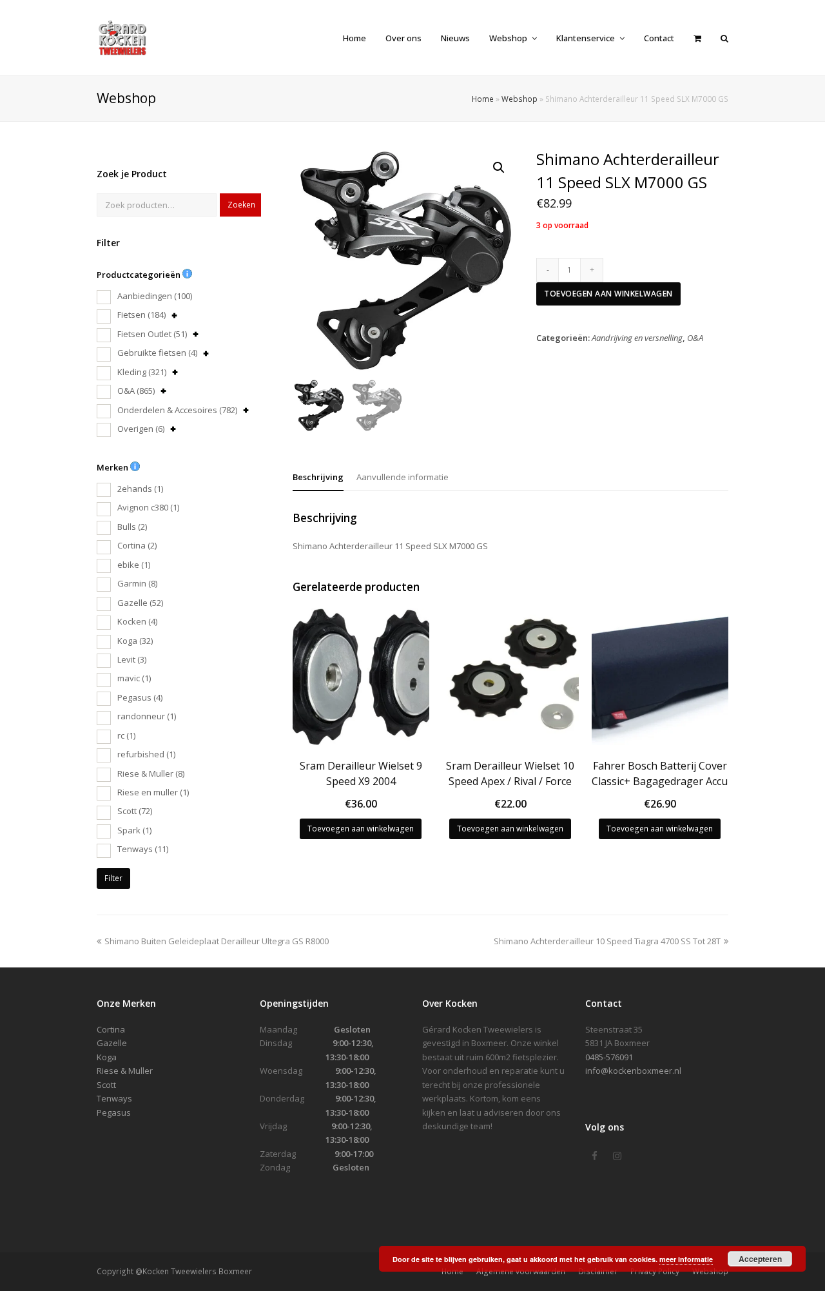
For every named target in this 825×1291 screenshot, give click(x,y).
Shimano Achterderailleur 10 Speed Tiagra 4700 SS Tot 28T (607, 941)
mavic (134, 678)
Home (483, 98)
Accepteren (760, 1259)
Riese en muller (153, 792)
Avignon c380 (148, 507)
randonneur (146, 716)
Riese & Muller (150, 773)
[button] (498, 167)
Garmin (137, 583)
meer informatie (686, 1259)
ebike (133, 564)
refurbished (146, 754)
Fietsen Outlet (152, 334)
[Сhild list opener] (174, 315)
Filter (113, 878)
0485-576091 (609, 1057)
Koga (135, 640)
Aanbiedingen (154, 296)
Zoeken (241, 204)
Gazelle (140, 602)
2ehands (140, 488)
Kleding (141, 372)
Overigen (140, 428)
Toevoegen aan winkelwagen (608, 293)
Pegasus (139, 697)
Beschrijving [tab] (318, 477)
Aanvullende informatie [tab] (402, 477)
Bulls (132, 526)
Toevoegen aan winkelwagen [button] (360, 828)
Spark (134, 830)
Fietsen (141, 314)
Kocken (137, 621)
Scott (134, 811)
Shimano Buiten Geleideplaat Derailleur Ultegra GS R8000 (216, 941)
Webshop (519, 98)
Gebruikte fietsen (157, 352)
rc (126, 735)
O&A (136, 390)
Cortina (137, 545)
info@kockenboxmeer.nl (633, 1070)
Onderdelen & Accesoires (177, 410)
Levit (131, 659)
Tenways (142, 849)
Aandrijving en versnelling (637, 338)
